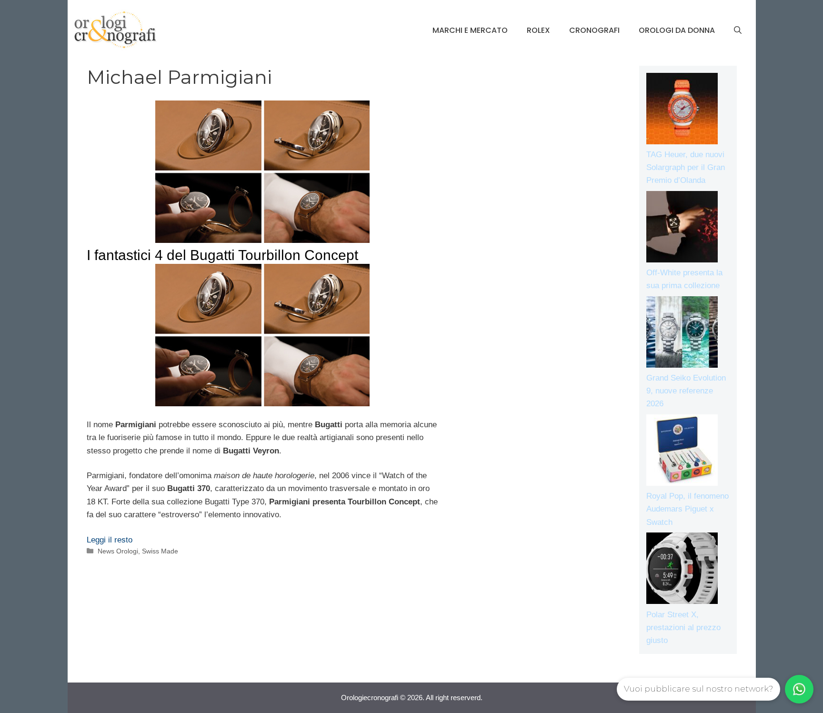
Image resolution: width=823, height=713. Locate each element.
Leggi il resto (109, 539)
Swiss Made (160, 551)
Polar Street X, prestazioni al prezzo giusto (683, 627)
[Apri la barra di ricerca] (737, 30)
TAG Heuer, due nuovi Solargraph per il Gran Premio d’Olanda (685, 167)
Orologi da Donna (677, 30)
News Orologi (118, 551)
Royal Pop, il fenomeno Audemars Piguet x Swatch (687, 509)
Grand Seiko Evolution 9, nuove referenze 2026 (686, 390)
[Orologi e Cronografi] (115, 29)
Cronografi (594, 30)
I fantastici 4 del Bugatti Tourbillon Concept (222, 255)
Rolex (538, 30)
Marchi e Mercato (470, 30)
